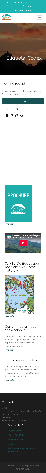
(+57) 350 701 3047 (23, 10)
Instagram (35, 2)
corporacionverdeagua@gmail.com (25, 6)
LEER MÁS (9, 350)
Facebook (12, 2)
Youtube (24, 2)
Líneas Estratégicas (17, 435)
